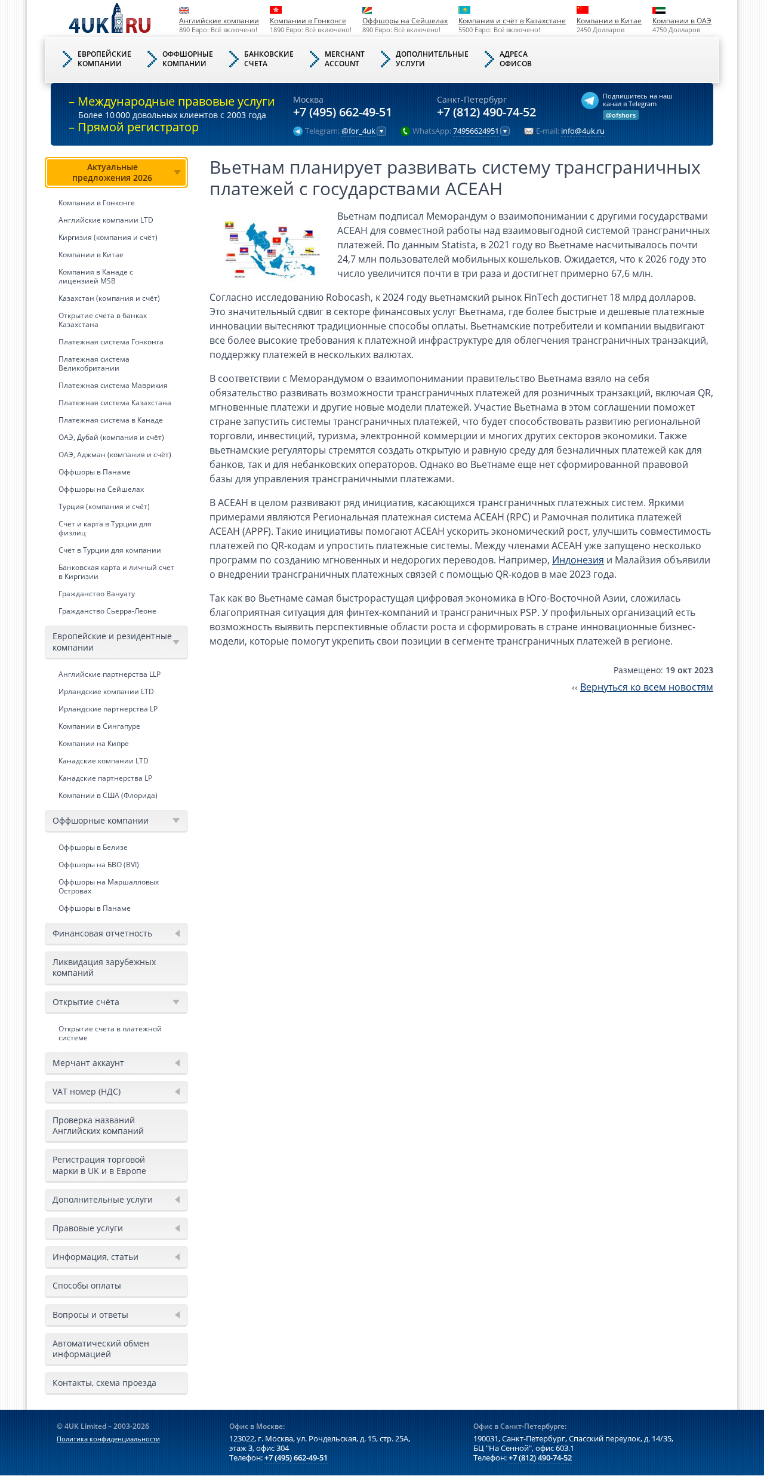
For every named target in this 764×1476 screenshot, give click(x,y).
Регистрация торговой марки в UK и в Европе (99, 1165)
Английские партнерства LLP (109, 674)
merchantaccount (345, 59)
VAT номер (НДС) (87, 1091)
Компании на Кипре (93, 743)
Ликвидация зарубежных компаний (104, 967)
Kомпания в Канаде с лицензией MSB (95, 276)
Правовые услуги (88, 1228)
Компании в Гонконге (308, 21)
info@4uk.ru (583, 131)
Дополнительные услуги (103, 1199)
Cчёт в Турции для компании (109, 550)
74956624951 (476, 131)
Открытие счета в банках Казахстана (102, 319)
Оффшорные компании (101, 820)
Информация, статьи (95, 1256)
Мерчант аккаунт (88, 1062)
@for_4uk (358, 131)
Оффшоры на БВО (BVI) (98, 864)
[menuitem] (116, 388)
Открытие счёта (86, 1001)
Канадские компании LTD (103, 761)
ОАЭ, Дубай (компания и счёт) (111, 437)
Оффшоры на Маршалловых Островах (108, 886)
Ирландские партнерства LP (108, 709)
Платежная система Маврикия (113, 385)
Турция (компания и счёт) (104, 506)
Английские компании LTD (105, 220)
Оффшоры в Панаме (94, 472)
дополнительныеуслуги (432, 59)
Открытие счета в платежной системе (110, 1033)
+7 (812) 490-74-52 (486, 112)
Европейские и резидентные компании (112, 641)
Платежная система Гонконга (111, 342)
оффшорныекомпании (187, 59)
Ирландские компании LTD (106, 691)
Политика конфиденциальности (108, 1439)
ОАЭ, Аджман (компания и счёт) (114, 454)
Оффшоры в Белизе (93, 847)
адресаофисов (516, 59)
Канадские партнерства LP (105, 778)
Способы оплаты (87, 1285)
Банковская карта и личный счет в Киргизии (116, 571)
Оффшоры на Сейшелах (405, 21)
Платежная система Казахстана (114, 402)
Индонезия (578, 559)
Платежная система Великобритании (94, 363)
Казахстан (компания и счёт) (109, 298)
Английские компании (219, 21)
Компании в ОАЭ (681, 21)
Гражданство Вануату (96, 593)
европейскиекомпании (104, 59)
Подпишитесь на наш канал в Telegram (638, 99)
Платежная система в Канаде (110, 420)
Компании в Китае (609, 21)
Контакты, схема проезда (104, 1382)
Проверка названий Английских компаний (98, 1125)
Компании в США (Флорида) (108, 795)
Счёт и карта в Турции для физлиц (105, 528)
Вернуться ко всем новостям (646, 687)
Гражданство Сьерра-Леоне (107, 611)
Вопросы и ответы (90, 1314)
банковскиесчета (269, 59)
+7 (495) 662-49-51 (342, 112)
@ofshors (621, 114)
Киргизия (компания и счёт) (108, 237)
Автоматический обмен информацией (101, 1349)
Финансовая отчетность (102, 933)
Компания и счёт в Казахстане (512, 21)
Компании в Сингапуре (99, 726)
